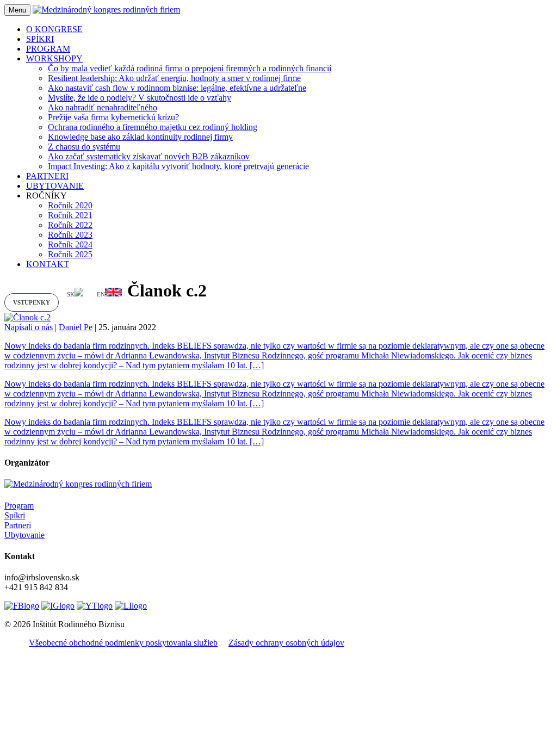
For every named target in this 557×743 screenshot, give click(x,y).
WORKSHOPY (54, 58)
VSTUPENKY (31, 302)
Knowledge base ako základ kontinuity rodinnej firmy (140, 136)
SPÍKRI (40, 39)
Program (19, 505)
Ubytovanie (24, 535)
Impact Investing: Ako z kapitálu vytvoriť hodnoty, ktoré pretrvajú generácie (178, 166)
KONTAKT (47, 264)
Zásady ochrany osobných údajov (286, 642)
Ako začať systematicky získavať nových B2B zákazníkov (149, 156)
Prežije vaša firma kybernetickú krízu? (113, 117)
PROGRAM (48, 48)
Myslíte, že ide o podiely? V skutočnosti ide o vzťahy (139, 97)
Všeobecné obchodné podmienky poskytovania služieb (123, 642)
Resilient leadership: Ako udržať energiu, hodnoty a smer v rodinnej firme (174, 78)
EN (101, 294)
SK (71, 294)
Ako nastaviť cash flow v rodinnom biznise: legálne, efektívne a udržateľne (177, 87)
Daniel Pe (75, 327)
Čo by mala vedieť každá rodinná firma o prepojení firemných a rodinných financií (189, 68)
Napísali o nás (28, 327)
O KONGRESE (54, 29)
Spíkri (14, 515)
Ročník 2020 (70, 205)
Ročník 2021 (70, 215)
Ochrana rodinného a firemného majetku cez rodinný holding (152, 127)
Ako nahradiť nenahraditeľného (102, 107)
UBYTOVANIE (55, 185)
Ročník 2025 (70, 254)
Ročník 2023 (70, 234)
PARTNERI (47, 176)
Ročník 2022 (70, 225)
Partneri (17, 525)
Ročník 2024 (70, 244)
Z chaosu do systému (84, 146)
